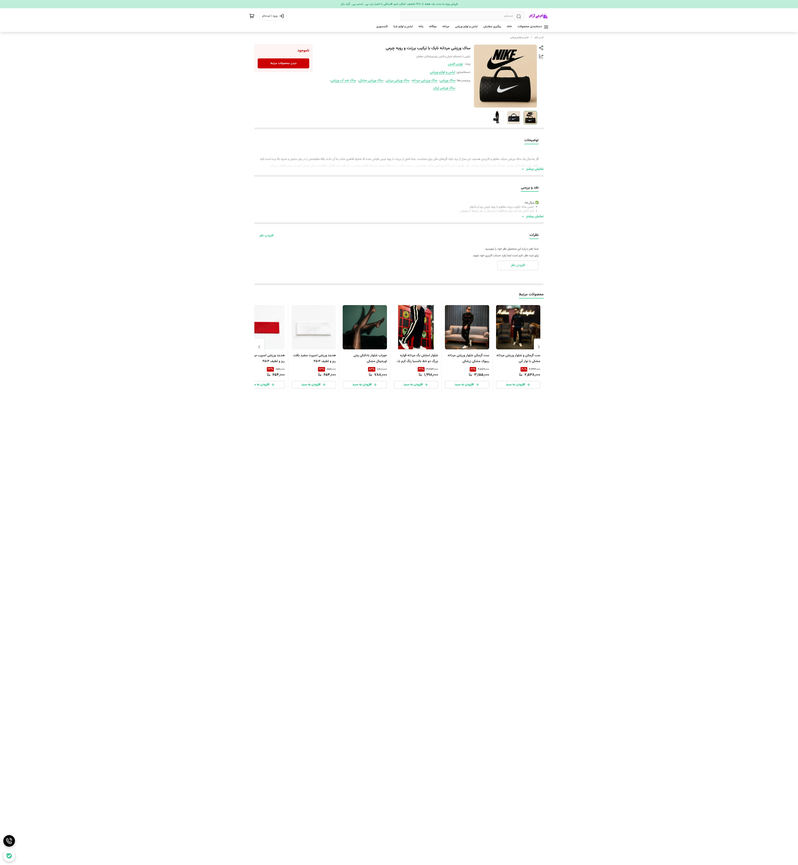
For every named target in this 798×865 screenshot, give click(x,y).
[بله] (9, 856)
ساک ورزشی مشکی (371, 80)
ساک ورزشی (447, 80)
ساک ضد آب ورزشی (343, 80)
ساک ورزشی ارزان (444, 88)
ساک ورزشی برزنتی (398, 80)
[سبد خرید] (251, 16)
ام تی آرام (539, 37)
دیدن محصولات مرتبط (283, 63)
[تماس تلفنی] (9, 841)
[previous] (539, 347)
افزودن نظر (266, 235)
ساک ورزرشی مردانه (424, 80)
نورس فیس (455, 64)
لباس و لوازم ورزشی (519, 37)
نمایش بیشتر (535, 169)
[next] (259, 347)
